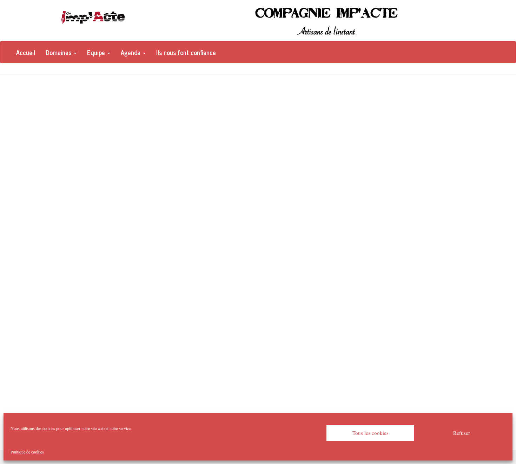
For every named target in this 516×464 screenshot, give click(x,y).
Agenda (131, 52)
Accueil (25, 52)
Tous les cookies (370, 432)
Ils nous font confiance (186, 52)
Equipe (97, 52)
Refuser (461, 432)
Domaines (59, 52)
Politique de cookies (27, 452)
